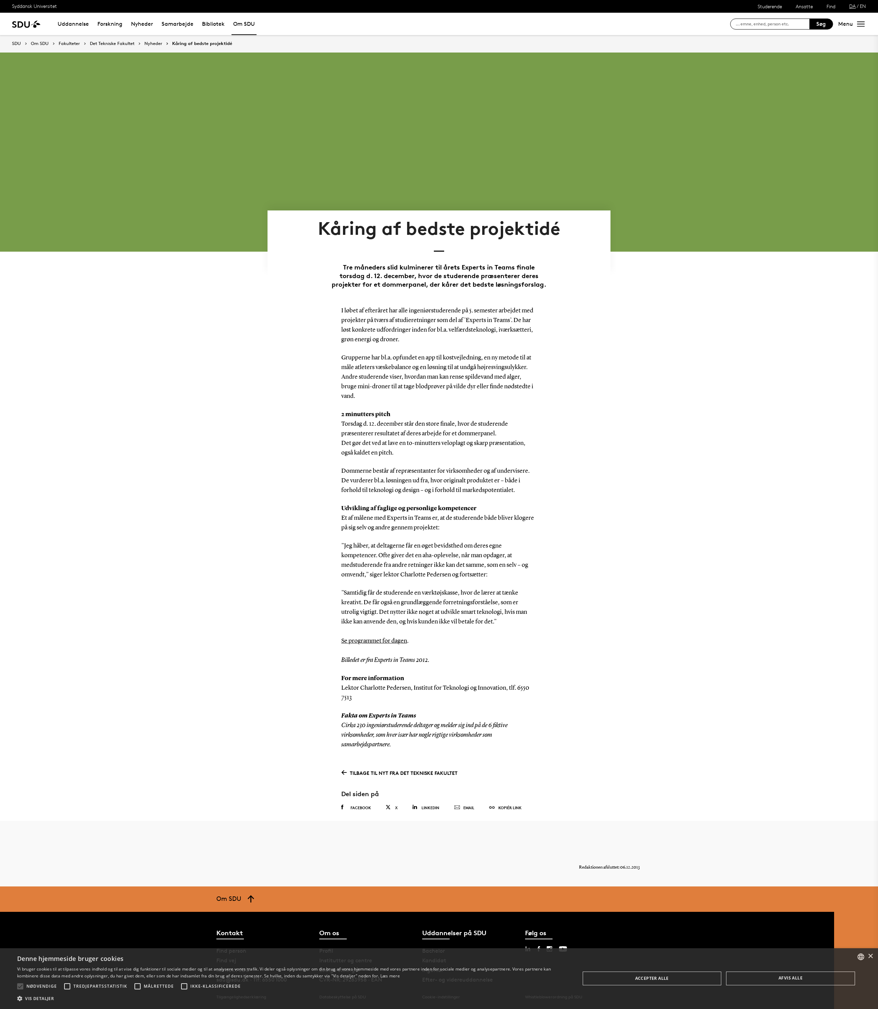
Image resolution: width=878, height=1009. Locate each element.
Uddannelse (73, 24)
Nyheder (142, 24)
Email (468, 807)
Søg (821, 24)
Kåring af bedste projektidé (202, 43)
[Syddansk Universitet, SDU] (26, 23)
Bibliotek (213, 24)
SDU (16, 43)
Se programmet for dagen (374, 641)
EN (863, 6)
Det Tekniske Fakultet (112, 43)
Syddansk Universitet (34, 6)
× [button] (870, 956)
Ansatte (804, 6)
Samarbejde (177, 24)
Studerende (770, 6)
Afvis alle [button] (791, 978)
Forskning (109, 24)
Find (831, 6)
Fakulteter (69, 43)
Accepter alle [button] (652, 978)
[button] (20, 986)
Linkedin (430, 807)
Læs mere (390, 976)
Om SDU (244, 24)
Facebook (361, 807)
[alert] (439, 978)
